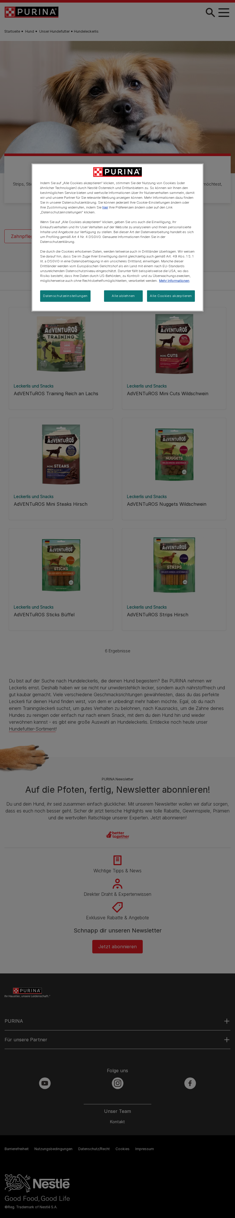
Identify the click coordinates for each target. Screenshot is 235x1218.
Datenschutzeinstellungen (65, 296)
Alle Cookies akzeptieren (171, 296)
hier (105, 207)
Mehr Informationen (174, 281)
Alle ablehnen (123, 296)
